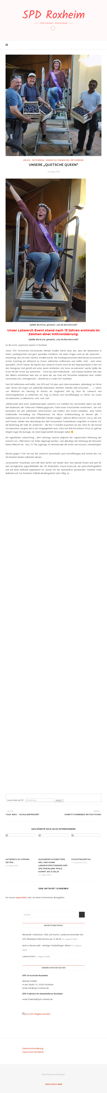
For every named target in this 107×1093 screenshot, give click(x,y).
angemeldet (21, 897)
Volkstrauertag (81, 859)
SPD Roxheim (53, 15)
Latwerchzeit (28, 956)
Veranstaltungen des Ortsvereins (65, 160)
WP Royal (61, 1074)
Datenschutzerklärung (32, 1048)
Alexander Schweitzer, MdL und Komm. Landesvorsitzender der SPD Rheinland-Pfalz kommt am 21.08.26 (52, 865)
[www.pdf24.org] (53, 796)
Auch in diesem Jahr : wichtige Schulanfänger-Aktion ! (47, 945)
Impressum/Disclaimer (33, 1051)
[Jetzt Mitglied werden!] (53, 1014)
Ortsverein (38, 160)
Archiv (26, 160)
